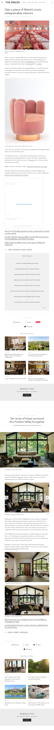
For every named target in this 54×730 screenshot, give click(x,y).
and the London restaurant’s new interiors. (16, 175)
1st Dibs (10, 249)
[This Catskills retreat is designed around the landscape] (38, 666)
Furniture (29, 249)
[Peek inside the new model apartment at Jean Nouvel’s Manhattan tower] (15, 666)
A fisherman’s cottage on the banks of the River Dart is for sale (27, 274)
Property (24, 2)
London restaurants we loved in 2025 (15, 378)
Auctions (23, 249)
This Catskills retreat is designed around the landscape (37, 678)
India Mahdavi (30, 62)
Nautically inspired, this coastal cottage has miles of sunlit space (27, 296)
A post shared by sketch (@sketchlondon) (23, 225)
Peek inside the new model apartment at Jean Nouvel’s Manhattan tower (12, 679)
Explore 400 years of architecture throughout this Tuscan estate (27, 280)
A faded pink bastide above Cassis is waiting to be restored (27, 268)
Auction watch (16, 249)
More (44, 307)
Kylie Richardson (31, 415)
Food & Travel (42, 2)
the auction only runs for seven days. (37, 166)
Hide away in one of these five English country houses (27, 263)
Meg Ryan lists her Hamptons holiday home (15, 704)
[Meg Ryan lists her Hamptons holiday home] (15, 692)
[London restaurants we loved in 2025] (15, 368)
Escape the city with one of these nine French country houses (27, 285)
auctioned (30, 64)
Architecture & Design (32, 2)
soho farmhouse (23, 632)
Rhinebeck (16, 632)
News (12, 16)
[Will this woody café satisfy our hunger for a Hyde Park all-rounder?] (38, 368)
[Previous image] (6, 497)
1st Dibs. (39, 64)
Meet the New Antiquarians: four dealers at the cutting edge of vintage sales (14, 356)
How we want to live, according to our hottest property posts (37, 355)
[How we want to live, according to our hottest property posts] (38, 343)
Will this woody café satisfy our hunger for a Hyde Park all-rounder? (38, 379)
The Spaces (13, 3)
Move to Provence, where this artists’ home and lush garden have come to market (27, 291)
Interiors (7, 16)
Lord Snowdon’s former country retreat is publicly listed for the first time (26, 626)
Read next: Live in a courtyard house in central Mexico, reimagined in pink (26, 620)
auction (32, 160)
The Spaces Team (26, 16)
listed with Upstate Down (12, 549)
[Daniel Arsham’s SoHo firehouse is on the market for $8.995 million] (38, 692)
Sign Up (27, 395)
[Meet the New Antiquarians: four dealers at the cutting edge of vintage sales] (15, 343)
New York (20, 477)
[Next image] (47, 497)
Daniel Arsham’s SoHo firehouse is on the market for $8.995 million (38, 704)
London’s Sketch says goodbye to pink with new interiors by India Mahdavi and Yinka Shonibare (27, 238)
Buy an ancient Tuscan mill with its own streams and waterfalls (27, 302)
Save (38, 322)
